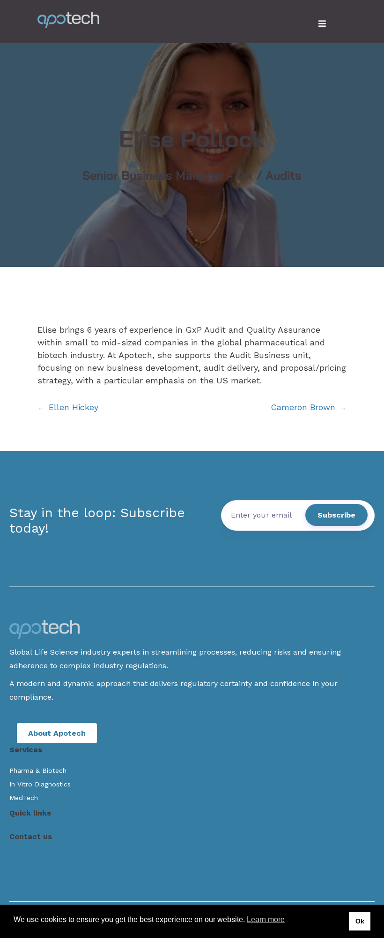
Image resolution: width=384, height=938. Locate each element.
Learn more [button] (266, 919)
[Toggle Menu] (322, 24)
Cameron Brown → (309, 407)
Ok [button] (359, 921)
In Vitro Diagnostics (40, 784)
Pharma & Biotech (37, 770)
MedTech (23, 797)
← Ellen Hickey (67, 407)
